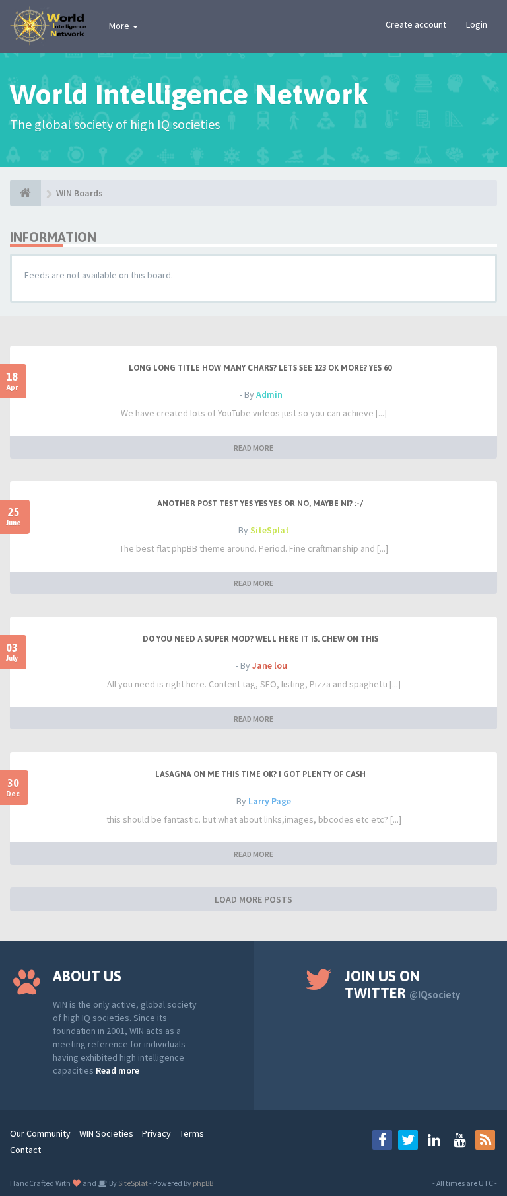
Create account (416, 24)
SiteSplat (269, 530)
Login (476, 24)
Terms (192, 1133)
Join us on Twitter (402, 984)
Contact (25, 1150)
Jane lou (269, 665)
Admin (269, 394)
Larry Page (269, 801)
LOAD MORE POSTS (253, 899)
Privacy (156, 1133)
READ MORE (253, 448)
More (120, 26)
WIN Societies (106, 1133)
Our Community (40, 1133)
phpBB (203, 1183)
